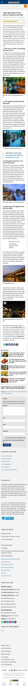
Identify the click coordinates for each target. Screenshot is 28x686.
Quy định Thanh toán (6, 575)
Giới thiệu (3, 573)
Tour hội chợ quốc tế (6, 458)
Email (4, 424)
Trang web (5, 431)
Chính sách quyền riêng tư (7, 567)
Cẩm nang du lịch (5, 570)
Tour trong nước (5, 467)
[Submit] (25, 6)
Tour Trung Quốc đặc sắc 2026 (9, 469)
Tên (4, 418)
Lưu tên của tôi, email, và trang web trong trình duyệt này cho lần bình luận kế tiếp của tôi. (14, 440)
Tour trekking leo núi (6, 464)
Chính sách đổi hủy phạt (7, 564)
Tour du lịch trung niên (6, 456)
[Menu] (2, 2)
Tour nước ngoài (5, 461)
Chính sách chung (5, 562)
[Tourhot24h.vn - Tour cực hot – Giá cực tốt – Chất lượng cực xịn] (14, 2)
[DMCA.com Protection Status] (14, 680)
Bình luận (5, 405)
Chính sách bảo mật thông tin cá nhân (10, 559)
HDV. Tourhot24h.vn (19, 17)
